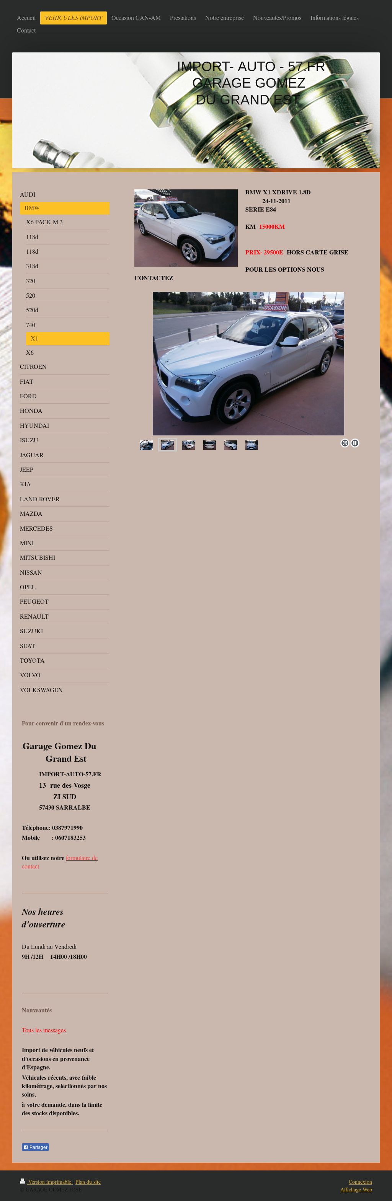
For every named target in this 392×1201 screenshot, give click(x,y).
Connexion (360, 1181)
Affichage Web (356, 1189)
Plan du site (88, 1181)
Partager (37, 1147)
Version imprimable (50, 1181)
